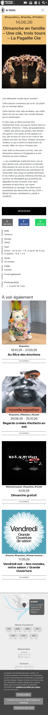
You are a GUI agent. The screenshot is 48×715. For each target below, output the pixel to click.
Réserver (24, 211)
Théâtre (38, 17)
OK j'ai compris (23, 695)
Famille (27, 17)
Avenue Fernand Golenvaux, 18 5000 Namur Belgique (37, 608)
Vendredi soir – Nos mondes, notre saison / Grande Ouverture (24, 567)
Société (36, 415)
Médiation (26, 415)
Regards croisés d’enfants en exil (24, 424)
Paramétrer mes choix (24, 708)
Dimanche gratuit (15, 487)
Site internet (25, 657)
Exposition (13, 17)
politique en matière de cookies (28, 687)
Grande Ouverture (35, 556)
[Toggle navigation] (42, 10)
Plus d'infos (24, 361)
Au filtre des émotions (24, 354)
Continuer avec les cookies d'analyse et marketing (23, 701)
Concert (10, 556)
